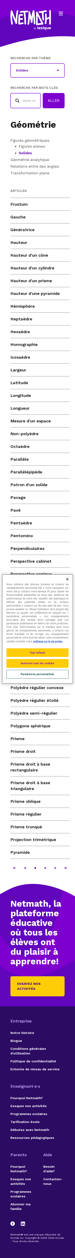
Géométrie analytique (29, 159)
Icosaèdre (20, 357)
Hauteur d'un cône (29, 255)
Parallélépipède (26, 471)
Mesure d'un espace (30, 420)
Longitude (20, 395)
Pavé (15, 510)
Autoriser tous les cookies (37, 663)
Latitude (19, 382)
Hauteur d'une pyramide (35, 293)
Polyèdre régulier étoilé (34, 700)
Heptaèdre (21, 318)
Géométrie (33, 125)
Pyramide (20, 852)
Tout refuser (37, 652)
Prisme (17, 738)
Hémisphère (22, 306)
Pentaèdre (21, 522)
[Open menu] (61, 13)
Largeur (18, 369)
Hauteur (18, 242)
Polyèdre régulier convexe (37, 687)
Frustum (19, 204)
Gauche (18, 216)
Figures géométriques (29, 140)
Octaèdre (20, 446)
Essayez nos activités (29, 986)
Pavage (18, 497)
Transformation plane (29, 173)
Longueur (20, 408)
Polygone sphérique (30, 725)
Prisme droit (23, 751)
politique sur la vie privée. (48, 641)
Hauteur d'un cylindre (32, 267)
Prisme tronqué (26, 826)
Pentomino (21, 535)
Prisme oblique (25, 801)
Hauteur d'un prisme (31, 280)
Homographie (24, 344)
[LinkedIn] (23, 1224)
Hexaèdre (20, 331)
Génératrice (22, 229)
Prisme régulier (25, 814)
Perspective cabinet (30, 561)
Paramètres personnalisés (37, 674)
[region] (37, 629)
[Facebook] (14, 1224)
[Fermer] (67, 579)
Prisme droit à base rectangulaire (30, 767)
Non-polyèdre (24, 433)
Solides (25, 153)
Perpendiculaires (27, 548)
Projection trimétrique (33, 839)
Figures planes (32, 146)
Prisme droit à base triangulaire (30, 785)
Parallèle (19, 459)
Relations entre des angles (34, 166)
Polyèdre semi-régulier (33, 713)
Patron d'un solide (29, 484)
